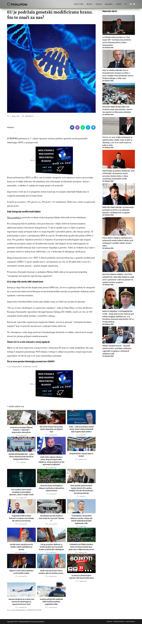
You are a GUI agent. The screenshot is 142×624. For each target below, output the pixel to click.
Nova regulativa (14, 217)
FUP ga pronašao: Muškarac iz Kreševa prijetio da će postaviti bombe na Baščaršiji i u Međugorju (51, 547)
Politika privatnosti (119, 621)
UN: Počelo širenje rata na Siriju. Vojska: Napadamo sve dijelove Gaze (51, 429)
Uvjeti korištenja (130, 621)
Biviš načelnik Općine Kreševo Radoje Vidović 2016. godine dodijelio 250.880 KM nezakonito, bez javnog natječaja (81, 489)
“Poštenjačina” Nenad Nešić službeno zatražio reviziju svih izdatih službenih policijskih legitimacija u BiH (81, 519)
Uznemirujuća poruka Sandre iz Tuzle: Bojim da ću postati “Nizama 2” (51, 518)
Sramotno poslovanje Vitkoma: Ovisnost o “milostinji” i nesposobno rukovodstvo (21, 429)
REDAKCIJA (29, 116)
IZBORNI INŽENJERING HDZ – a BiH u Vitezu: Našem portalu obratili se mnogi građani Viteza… (21, 456)
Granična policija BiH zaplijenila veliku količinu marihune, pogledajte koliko (51, 601)
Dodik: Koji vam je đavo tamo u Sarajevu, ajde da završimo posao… (51, 572)
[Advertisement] (118, 395)
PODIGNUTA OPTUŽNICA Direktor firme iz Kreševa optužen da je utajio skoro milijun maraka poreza (81, 547)
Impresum (109, 621)
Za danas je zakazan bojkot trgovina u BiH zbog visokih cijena (81, 576)
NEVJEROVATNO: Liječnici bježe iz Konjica (81, 455)
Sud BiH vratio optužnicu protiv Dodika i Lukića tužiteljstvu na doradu (21, 547)
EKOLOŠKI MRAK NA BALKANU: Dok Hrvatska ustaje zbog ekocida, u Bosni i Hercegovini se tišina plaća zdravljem (117, 109)
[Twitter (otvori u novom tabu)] (130, 4)
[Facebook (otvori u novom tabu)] (134, 4)
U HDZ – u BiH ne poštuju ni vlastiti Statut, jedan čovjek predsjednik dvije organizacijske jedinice (81, 429)
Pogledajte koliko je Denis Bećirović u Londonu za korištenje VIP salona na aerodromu (21, 518)
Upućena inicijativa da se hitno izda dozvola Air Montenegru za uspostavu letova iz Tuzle (21, 601)
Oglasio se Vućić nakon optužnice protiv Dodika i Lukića (21, 572)
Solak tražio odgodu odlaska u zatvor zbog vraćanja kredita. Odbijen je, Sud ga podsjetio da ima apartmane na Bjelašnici (51, 461)
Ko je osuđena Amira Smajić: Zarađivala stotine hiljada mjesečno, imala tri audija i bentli (21, 492)
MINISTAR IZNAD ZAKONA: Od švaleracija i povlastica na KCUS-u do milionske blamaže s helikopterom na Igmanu (118, 210)
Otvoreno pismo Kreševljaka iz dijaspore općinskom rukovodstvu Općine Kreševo (51, 488)
